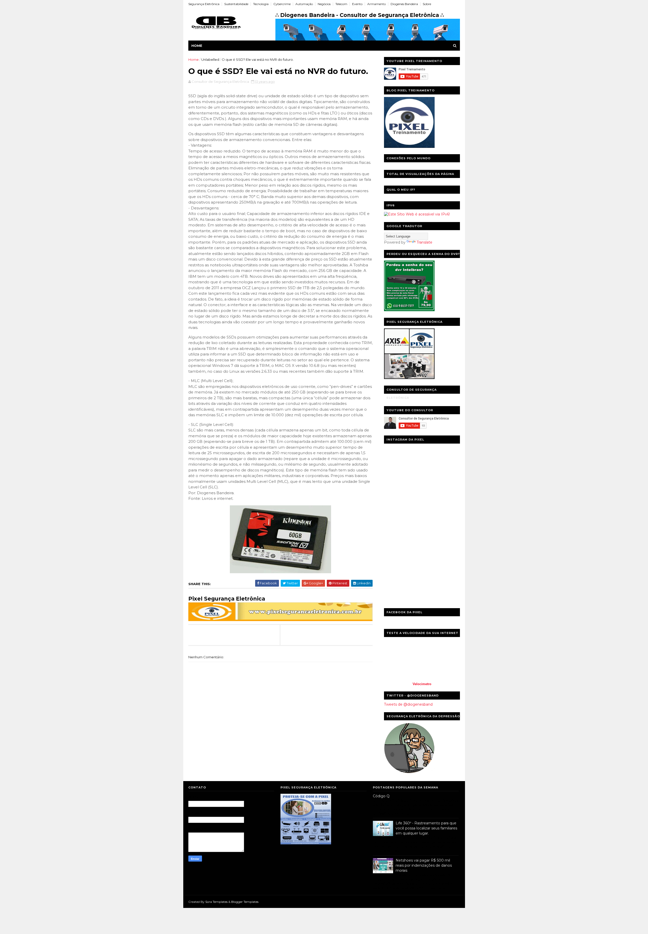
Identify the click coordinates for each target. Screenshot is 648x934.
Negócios (324, 4)
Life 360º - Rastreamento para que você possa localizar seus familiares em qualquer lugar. (426, 828)
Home (196, 46)
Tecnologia (261, 4)
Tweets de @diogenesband (408, 704)
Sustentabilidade (236, 4)
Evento (357, 4)
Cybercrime (282, 4)
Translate (424, 242)
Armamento (376, 4)
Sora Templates (216, 902)
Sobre (427, 4)
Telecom (341, 4)
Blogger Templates (244, 902)
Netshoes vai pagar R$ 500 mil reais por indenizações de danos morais (424, 865)
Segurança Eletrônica (203, 4)
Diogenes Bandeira (404, 4)
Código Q (381, 796)
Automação (304, 4)
